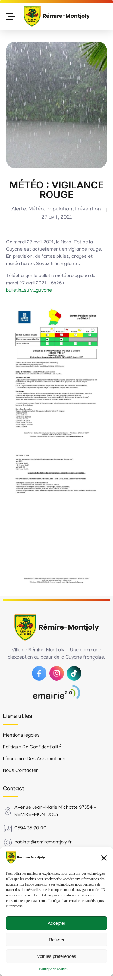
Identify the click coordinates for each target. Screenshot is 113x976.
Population (59, 210)
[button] (104, 858)
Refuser (56, 939)
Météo (36, 210)
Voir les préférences (56, 956)
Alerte (18, 210)
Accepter (56, 923)
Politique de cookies (53, 969)
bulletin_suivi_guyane (29, 290)
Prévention (88, 210)
